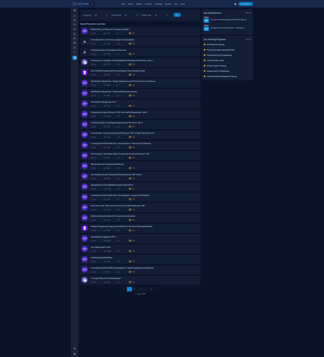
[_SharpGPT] (75, 52)
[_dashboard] (75, 20)
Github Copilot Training (216, 66)
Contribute (246, 4)
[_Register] (75, 348)
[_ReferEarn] (75, 43)
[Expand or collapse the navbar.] (74, 10)
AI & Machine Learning (215, 44)
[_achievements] (75, 34)
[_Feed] (75, 15)
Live (175, 4)
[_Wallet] (75, 25)
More (182, 4)
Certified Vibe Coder (215, 60)
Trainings (158, 4)
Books (168, 4)
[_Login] (75, 353)
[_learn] (75, 29)
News (130, 4)
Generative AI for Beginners (218, 71)
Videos (139, 4)
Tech (123, 4)
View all (248, 13)
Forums (148, 4)
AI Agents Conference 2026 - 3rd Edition (227, 28)
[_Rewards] (75, 47)
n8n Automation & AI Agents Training (222, 76)
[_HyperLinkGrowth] (74, 57)
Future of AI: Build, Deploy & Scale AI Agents (229, 19)
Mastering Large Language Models (221, 50)
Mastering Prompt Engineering (219, 55)
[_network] (75, 38)
